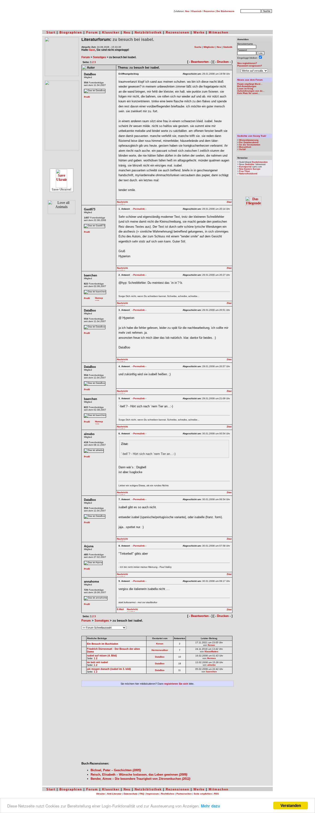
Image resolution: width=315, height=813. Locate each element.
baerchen (211, 671)
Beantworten (200, 61)
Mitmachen (219, 32)
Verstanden (290, 805)
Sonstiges (99, 57)
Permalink (139, 209)
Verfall (242, 149)
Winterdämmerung (249, 140)
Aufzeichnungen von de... (250, 91)
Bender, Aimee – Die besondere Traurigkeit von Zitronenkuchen (140, 778)
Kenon (159, 643)
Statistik (227, 47)
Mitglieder (209, 47)
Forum (92, 32)
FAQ (142, 793)
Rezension (209, 11)
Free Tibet (244, 171)
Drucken (223, 61)
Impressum (152, 793)
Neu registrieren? (247, 63)
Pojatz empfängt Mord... (249, 84)
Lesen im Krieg (245, 89)
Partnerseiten (184, 793)
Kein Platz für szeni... (248, 93)
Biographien (70, 32)
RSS (216, 793)
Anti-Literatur (114, 793)
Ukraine (100, 793)
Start (50, 32)
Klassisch (196, 11)
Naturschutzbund (248, 173)
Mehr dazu (210, 806)
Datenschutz (130, 793)
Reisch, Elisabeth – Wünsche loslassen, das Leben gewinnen (139, 774)
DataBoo (159, 657)
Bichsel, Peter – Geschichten (116, 770)
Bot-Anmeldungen (246, 86)
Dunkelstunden (260, 162)
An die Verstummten (249, 145)
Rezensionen (177, 32)
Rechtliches (167, 793)
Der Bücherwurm (225, 11)
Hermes (211, 658)
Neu (187, 11)
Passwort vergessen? (249, 65)
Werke (199, 32)
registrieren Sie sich (176, 683)
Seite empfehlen (203, 793)
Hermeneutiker (160, 650)
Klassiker (110, 32)
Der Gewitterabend (249, 142)
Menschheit (245, 147)
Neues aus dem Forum (250, 80)
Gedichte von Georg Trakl (251, 136)
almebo (211, 665)
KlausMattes (211, 651)
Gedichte (249, 164)
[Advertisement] (157, 726)
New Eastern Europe (249, 169)
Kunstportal (245, 167)
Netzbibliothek (148, 32)
